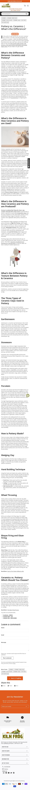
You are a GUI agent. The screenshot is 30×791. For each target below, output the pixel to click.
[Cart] (25, 6)
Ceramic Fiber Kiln (12, 18)
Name (2, 627)
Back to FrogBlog (16, 678)
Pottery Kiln (5, 22)
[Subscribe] (26, 706)
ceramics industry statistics (11, 192)
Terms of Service (9, 663)
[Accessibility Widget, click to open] (27, 395)
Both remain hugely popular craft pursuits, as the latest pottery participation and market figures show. (14, 45)
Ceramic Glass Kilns (7, 20)
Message (3, 642)
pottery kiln (12, 70)
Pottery (24, 20)
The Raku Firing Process (13, 610)
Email (2, 635)
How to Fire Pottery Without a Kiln (15, 571)
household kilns (14, 97)
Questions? (28, 162)
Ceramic (4, 18)
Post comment (7, 658)
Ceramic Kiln (17, 20)
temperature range (21, 213)
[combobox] (15, 13)
